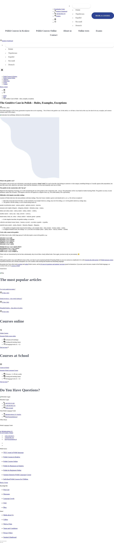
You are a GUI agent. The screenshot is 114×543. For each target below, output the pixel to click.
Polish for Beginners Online (12, 470)
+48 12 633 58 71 (9, 436)
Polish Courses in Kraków (11, 457)
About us (67, 31)
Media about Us (8, 515)
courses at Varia (15, 265)
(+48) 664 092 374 (10, 405)
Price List (6, 490)
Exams (99, 31)
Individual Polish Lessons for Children (15, 479)
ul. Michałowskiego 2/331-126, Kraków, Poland (6, 432)
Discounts (6, 494)
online (26, 264)
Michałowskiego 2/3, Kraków (13, 414)
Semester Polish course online (8, 336)
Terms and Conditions (10, 528)
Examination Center (59, 9)
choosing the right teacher (91, 260)
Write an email (9, 408)
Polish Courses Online (46, 31)
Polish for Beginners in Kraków (13, 466)
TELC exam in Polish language (13, 452)
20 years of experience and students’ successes (52, 264)
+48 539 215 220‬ (9, 403)
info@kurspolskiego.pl (11, 417)
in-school (19, 264)
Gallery (5, 519)
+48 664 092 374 (60, 13)
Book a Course (4, 482)
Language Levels (8, 498)
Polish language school (107, 260)
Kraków (58, 16)
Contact (53, 35)
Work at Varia (7, 524)
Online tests (83, 31)
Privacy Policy (8, 533)
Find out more (3, 347)
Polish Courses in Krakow (17, 31)
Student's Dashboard (9, 537)
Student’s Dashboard (61, 11)
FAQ (5, 503)
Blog (5, 507)
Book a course (103, 15)
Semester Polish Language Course (9, 370)
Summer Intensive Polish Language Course (17, 475)
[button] (82, 6)
